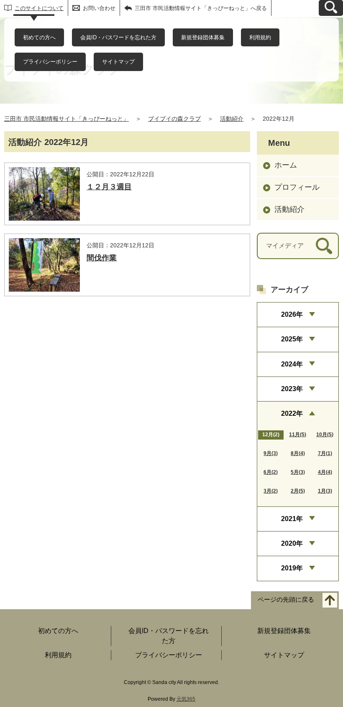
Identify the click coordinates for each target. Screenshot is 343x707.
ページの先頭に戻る (286, 599)
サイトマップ (118, 61)
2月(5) (298, 491)
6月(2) (271, 472)
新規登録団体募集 (203, 37)
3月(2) (271, 491)
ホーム (285, 165)
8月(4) (298, 453)
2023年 (292, 388)
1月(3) (325, 491)
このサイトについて (39, 8)
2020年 (292, 543)
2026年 (292, 314)
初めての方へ (39, 37)
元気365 (186, 699)
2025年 (292, 339)
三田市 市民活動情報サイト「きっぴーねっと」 (66, 118)
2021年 (292, 518)
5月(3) (298, 472)
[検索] (324, 246)
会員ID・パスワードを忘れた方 (118, 37)
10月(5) (324, 434)
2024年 (292, 364)
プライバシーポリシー (50, 61)
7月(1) (325, 453)
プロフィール (297, 187)
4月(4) (325, 472)
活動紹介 (231, 118)
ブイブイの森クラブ (174, 118)
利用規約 (260, 37)
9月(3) (271, 453)
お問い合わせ (99, 8)
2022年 (292, 413)
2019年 (292, 568)
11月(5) (297, 434)
